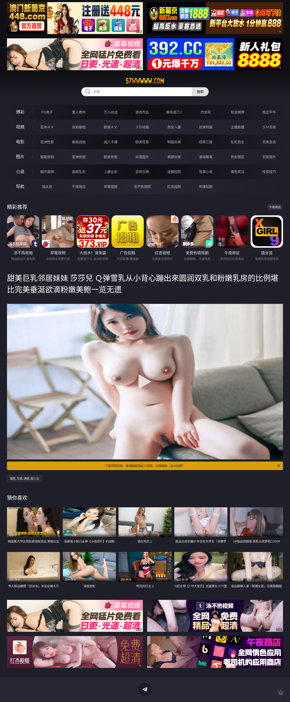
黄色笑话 (237, 171)
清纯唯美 (206, 156)
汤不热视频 (142, 186)
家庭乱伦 (79, 171)
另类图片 (269, 156)
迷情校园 (174, 171)
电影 (20, 142)
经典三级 (206, 142)
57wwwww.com (145, 81)
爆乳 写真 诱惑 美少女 (24, 478)
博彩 (20, 112)
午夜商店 (79, 186)
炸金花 (206, 112)
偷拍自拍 (79, 142)
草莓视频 (110, 186)
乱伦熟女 (237, 142)
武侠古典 (142, 171)
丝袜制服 (206, 127)
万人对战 (110, 112)
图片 (20, 157)
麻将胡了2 (174, 112)
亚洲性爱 (47, 142)
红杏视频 (174, 186)
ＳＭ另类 (269, 127)
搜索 (200, 91)
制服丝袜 (174, 142)
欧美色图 (110, 156)
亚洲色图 (79, 156)
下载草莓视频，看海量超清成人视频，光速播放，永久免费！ (145, 466)
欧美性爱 (142, 142)
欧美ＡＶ (110, 127)
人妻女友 (110, 171)
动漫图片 (142, 156)
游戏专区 (142, 112)
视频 (20, 127)
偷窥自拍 (47, 156)
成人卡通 (110, 142)
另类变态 (269, 142)
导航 (20, 186)
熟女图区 (237, 156)
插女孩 (47, 186)
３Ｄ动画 (142, 127)
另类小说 (206, 171)
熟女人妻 (174, 127)
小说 (20, 171)
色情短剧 (206, 186)
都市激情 (47, 171)
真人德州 (79, 112)
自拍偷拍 (79, 127)
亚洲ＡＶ (47, 127)
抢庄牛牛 (269, 112)
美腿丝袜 (174, 156)
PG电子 (47, 112)
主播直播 (237, 127)
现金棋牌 (237, 112)
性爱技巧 (269, 171)
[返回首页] (281, 693)
